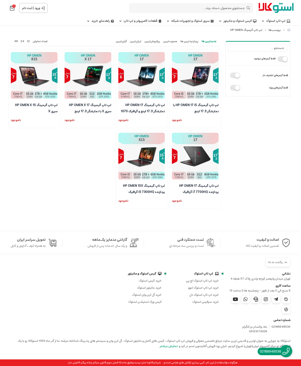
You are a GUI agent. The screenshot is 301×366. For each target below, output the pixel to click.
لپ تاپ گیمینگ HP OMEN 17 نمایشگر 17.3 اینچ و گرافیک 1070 (143, 108)
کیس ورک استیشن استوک (145, 302)
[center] (248, 8)
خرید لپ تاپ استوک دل (204, 295)
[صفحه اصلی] (288, 30)
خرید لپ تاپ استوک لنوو (203, 288)
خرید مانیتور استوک (149, 288)
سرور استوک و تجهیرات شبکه (190, 21)
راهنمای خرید (100, 21)
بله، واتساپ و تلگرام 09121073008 (254, 329)
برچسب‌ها (275, 30)
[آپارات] (286, 309)
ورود (37, 8)
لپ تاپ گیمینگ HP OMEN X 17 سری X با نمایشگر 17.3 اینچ (90, 108)
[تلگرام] (275, 299)
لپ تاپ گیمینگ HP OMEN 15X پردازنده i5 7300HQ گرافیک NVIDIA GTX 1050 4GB (144, 188)
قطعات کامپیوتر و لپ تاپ (140, 21)
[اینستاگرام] (265, 299)
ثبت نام (27, 8)
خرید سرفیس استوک (205, 302)
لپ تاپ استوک (275, 21)
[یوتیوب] (235, 299)
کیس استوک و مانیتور (237, 21)
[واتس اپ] (245, 299)
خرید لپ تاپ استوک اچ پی (202, 280)
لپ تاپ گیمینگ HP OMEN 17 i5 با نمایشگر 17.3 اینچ (196, 108)
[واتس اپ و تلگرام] (255, 299)
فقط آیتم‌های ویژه (278, 88)
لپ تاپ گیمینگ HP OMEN (246, 30)
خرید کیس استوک (150, 280)
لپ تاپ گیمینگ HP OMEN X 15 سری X (36, 108)
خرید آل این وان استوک (147, 295)
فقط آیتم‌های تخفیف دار (275, 75)
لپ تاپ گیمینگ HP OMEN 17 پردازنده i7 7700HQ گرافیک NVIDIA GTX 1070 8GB (199, 188)
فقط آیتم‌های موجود (264, 58)
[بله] (286, 299)
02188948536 (280, 327)
